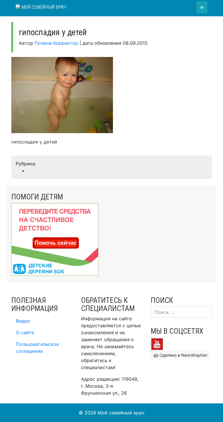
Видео (23, 321)
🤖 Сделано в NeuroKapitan (180, 355)
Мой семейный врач (43, 7)
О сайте (25, 332)
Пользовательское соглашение (37, 347)
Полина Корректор (56, 43)
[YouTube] (157, 343)
